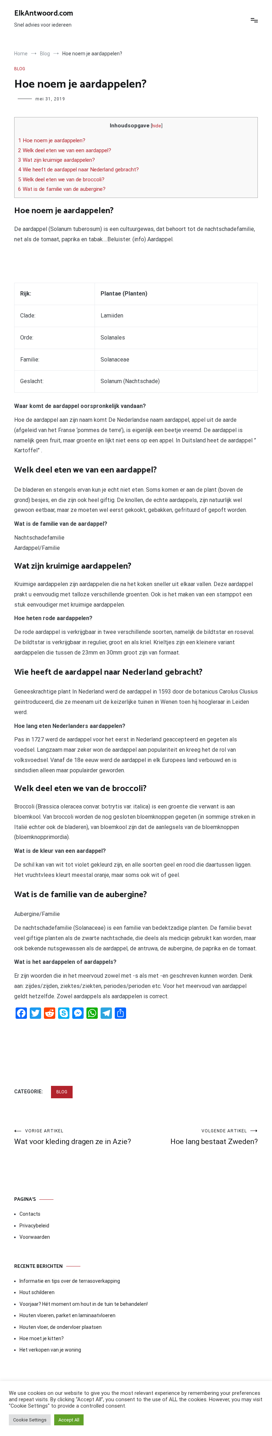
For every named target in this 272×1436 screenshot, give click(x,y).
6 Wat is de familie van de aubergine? (62, 189)
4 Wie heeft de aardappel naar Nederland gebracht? (78, 169)
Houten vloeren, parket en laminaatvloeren (67, 1315)
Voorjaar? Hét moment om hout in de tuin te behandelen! (83, 1304)
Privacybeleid (34, 1225)
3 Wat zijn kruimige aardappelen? (56, 160)
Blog (19, 68)
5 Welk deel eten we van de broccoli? (61, 179)
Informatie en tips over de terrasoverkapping (69, 1281)
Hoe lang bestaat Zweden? (214, 1137)
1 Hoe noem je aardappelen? (51, 140)
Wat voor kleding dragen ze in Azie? (72, 1137)
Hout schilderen (37, 1292)
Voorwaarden (34, 1237)
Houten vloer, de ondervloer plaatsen (60, 1327)
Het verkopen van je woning (50, 1350)
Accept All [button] (68, 1420)
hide (156, 125)
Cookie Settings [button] (29, 1420)
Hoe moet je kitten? (42, 1338)
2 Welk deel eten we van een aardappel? (64, 150)
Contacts (29, 1214)
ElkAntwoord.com (43, 13)
